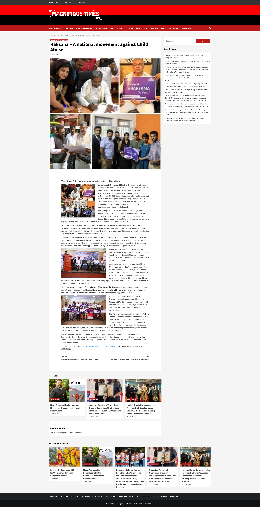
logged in (63, 432)
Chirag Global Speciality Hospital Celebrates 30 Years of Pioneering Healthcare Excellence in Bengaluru (184, 119)
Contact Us (73, 2)
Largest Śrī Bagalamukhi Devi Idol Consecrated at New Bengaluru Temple (184, 56)
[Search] (210, 28)
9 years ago (55, 54)
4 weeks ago (55, 413)
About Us (82, 2)
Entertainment (101, 28)
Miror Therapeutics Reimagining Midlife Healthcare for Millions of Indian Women (65, 408)
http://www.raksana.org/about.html (100, 346)
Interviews (173, 28)
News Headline (55, 28)
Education (129, 28)
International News (84, 28)
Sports (163, 28)
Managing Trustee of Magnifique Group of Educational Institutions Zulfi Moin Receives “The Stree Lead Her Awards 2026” (186, 77)
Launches (154, 28)
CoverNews (137, 503)
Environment (141, 28)
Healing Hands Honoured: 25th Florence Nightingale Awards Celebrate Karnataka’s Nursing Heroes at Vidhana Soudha (186, 85)
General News (186, 28)
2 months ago (94, 416)
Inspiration (68, 28)
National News (116, 28)
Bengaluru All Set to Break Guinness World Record (79, 358)
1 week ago (55, 478)
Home (65, 2)
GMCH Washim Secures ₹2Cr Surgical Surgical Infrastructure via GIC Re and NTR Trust (186, 91)
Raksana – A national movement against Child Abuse (130, 358)
